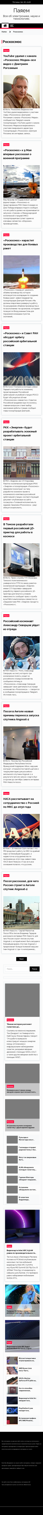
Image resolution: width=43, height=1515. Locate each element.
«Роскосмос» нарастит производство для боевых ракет (20, 244)
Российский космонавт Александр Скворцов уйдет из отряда (21, 625)
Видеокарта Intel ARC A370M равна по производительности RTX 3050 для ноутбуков (21, 1251)
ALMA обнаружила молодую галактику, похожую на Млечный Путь (27, 1169)
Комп (9, 1246)
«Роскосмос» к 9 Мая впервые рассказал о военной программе (17, 154)
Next (22, 959)
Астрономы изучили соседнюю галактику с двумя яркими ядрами (20, 1126)
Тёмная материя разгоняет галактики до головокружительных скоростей (22, 1025)
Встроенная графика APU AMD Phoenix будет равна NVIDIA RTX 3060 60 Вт (27, 1419)
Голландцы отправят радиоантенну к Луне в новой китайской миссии (28, 1149)
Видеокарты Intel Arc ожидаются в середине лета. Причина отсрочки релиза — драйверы (27, 1399)
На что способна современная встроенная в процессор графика (27, 1389)
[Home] (5, 25)
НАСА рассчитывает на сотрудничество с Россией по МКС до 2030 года (21, 802)
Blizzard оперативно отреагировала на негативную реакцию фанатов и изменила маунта (27, 1359)
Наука (6, 50)
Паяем (21, 10)
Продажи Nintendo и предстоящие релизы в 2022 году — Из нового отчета (21, 1312)
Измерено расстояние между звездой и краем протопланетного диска (21, 1091)
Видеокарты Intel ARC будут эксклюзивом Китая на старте (19, 1347)
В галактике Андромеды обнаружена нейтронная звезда (27, 1198)
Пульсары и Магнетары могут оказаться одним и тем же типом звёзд (27, 1139)
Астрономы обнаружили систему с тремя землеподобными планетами (27, 1188)
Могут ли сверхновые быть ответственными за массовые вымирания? (27, 1159)
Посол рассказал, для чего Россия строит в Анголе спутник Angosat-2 (21, 885)
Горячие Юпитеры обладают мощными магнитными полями (27, 1178)
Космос (10, 1020)
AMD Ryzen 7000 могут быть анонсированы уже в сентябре (27, 1369)
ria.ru (14, 695)
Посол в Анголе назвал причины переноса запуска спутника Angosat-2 (21, 715)
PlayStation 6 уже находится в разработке (26, 1409)
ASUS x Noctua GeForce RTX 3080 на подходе (27, 1379)
